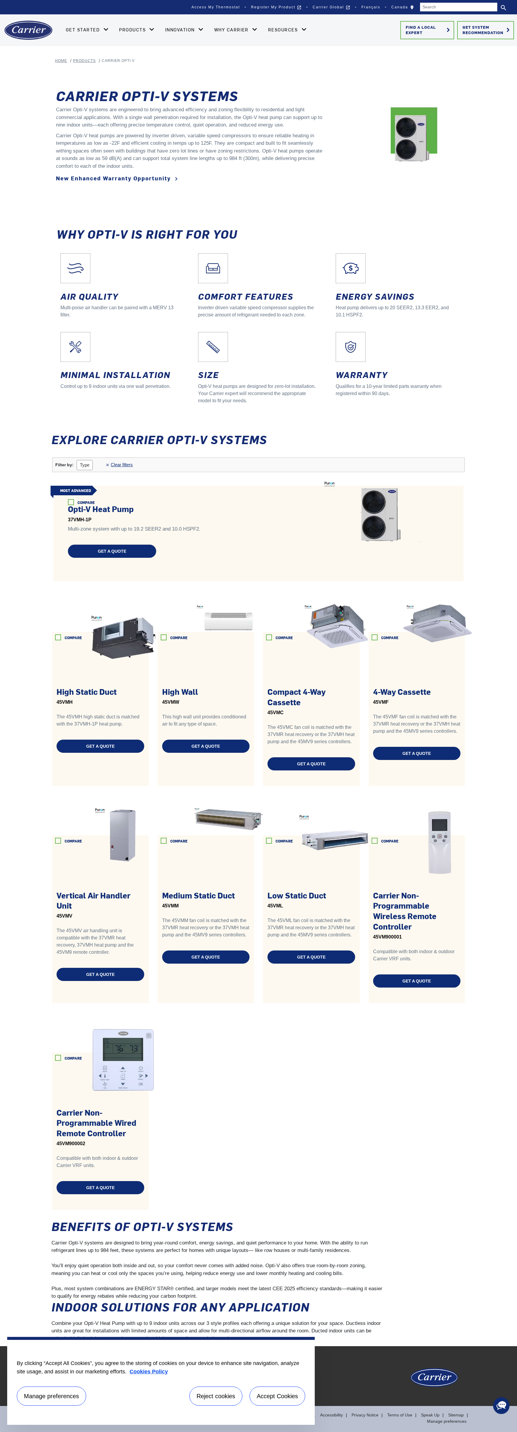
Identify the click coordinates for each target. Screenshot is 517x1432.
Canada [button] (404, 8)
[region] (161, 1381)
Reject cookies (216, 1396)
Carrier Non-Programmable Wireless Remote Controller (405, 911)
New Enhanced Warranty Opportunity (118, 178)
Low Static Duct (296, 895)
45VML (275, 905)
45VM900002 (71, 1143)
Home (61, 61)
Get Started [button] (83, 30)
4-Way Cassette (402, 691)
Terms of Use (399, 1415)
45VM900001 (387, 936)
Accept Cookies (277, 1396)
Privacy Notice (365, 1415)
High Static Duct (87, 691)
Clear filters (120, 464)
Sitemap (456, 1415)
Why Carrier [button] (232, 30)
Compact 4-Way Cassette (296, 696)
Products (84, 61)
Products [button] (133, 30)
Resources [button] (283, 30)
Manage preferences (446, 1421)
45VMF (381, 702)
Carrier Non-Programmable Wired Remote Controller (96, 1122)
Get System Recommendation (487, 30)
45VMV (64, 915)
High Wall (180, 691)
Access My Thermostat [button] (215, 7)
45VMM (170, 905)
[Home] (28, 30)
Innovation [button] (180, 30)
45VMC (275, 712)
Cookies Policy (149, 1372)
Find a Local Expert (429, 30)
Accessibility (331, 1415)
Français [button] (370, 7)
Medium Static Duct (198, 895)
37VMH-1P (80, 519)
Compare (86, 502)
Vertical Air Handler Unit (93, 900)
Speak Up (430, 1415)
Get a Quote (112, 551)
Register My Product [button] (276, 7)
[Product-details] (374, 510)
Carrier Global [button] (331, 7)
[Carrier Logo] (434, 1380)
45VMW (170, 702)
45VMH (65, 702)
